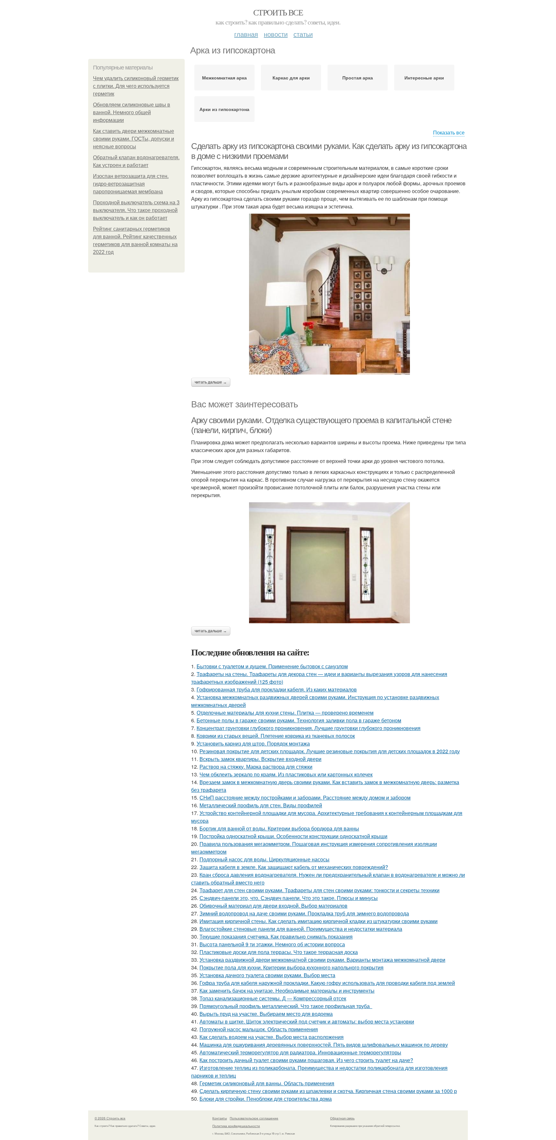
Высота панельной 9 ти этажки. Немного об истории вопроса (272, 944)
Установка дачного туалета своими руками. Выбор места (267, 975)
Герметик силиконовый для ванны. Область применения (266, 1083)
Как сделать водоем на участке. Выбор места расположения (271, 1037)
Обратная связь (342, 1118)
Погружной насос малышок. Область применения (258, 1029)
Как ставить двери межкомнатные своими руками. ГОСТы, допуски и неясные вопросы (133, 138)
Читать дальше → (211, 382)
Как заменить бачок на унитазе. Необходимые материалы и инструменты (287, 990)
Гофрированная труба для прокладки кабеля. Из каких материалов (277, 689)
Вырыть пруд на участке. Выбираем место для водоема (266, 1013)
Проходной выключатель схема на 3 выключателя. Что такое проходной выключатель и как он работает (136, 210)
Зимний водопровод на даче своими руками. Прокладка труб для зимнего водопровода (304, 913)
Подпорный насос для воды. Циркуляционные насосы (264, 859)
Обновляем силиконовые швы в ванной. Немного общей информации (131, 112)
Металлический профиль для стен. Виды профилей (260, 805)
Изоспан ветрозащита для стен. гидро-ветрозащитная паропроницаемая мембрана (131, 183)
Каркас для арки (291, 77)
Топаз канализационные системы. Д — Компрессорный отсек (272, 998)
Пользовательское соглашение (254, 1118)
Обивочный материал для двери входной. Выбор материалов (273, 905)
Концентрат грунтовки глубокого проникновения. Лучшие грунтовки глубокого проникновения (309, 728)
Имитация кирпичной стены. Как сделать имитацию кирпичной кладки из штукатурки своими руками (318, 921)
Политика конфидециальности (236, 1126)
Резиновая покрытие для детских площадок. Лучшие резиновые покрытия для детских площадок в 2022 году (329, 751)
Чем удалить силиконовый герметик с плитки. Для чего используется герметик (136, 86)
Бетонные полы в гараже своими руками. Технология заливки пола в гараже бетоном (299, 720)
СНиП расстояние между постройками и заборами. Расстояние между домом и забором (305, 797)
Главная (246, 34)
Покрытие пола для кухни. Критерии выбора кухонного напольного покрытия (291, 967)
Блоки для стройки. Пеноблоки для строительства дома (265, 1098)
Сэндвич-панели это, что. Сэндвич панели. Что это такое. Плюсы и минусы (288, 898)
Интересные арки (424, 77)
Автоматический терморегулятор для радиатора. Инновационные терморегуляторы (300, 1052)
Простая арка (357, 77)
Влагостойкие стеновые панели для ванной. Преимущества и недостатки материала (300, 928)
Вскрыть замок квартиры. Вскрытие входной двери (260, 759)
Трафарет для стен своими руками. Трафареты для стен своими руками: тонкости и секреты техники (319, 890)
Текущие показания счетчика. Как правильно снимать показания (276, 936)
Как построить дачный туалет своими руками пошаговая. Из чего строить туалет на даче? (306, 1060)
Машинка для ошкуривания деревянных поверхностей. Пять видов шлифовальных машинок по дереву (323, 1044)
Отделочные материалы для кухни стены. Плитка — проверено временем (285, 712)
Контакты (219, 1118)
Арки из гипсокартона (224, 109)
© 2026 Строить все (110, 1118)
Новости (276, 34)
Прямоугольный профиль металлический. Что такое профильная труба (285, 1006)
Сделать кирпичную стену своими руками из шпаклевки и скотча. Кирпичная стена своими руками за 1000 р (328, 1091)
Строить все (278, 12)
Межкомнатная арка (224, 77)
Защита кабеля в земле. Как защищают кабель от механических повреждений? (293, 867)
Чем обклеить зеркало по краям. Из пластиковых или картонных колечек (286, 774)
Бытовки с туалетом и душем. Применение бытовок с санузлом (272, 666)
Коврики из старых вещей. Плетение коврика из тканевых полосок (276, 735)
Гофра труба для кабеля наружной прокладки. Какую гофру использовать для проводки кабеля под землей (327, 983)
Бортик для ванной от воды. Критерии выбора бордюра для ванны (279, 828)
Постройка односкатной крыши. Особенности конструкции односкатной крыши (293, 836)
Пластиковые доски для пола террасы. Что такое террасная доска (278, 952)
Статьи (303, 34)
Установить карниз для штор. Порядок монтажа (253, 743)
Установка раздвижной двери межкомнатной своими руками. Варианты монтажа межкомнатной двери (322, 959)
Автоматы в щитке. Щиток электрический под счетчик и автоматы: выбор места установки (306, 1021)
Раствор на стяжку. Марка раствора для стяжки (255, 766)
